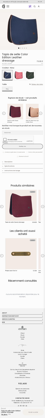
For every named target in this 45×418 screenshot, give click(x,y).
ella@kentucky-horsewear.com (24, 400)
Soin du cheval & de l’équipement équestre (22, 369)
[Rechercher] (34, 6)
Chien (22, 339)
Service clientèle (22, 319)
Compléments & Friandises (22, 373)
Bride (22, 350)
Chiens (22, 358)
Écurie (22, 335)
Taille (4, 84)
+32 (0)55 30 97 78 (25, 402)
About (22, 313)
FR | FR (40, 1)
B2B (22, 322)
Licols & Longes (22, 354)
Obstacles (22, 375)
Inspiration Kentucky (22, 316)
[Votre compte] (39, 6)
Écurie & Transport (22, 371)
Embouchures (22, 390)
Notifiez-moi (22, 146)
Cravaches (22, 392)
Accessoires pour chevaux (22, 377)
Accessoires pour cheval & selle (22, 352)
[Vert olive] (30, 75)
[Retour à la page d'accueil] (3, 6)
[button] (30, 6)
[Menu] (8, 6)
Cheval (22, 333)
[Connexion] (39, 6)
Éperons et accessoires (22, 388)
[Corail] (19, 75)
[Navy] (7, 75)
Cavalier (22, 337)
